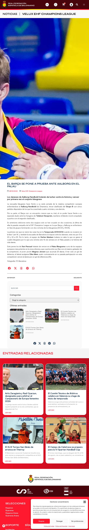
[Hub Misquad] (71, 4)
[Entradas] (47, 4)
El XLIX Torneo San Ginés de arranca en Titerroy (35, 328)
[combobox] (41, 288)
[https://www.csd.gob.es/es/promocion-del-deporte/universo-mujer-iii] (48, 491)
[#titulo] (3, 525)
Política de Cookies (49, 526)
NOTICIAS (10, 14)
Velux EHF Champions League (49, 14)
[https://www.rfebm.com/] (18, 4)
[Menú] (84, 4)
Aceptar (41, 521)
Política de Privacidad (61, 526)
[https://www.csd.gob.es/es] (25, 491)
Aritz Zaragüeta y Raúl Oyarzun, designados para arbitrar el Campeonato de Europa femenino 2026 (34, 314)
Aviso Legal (71, 526)
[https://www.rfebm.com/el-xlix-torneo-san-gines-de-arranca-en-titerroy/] (17, 332)
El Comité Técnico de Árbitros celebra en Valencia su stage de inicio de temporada (68, 313)
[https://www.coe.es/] (68, 491)
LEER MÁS (8, 412)
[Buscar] (76, 288)
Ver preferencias (77, 521)
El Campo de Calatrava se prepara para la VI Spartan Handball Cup (65, 448)
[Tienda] (55, 4)
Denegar (59, 521)
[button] (85, 502)
